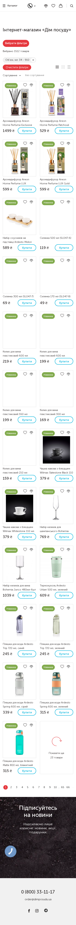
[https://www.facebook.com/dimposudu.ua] (29, 911)
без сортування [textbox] (34, 75)
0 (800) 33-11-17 (38, 892)
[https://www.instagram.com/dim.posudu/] (37, 911)
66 (68, 787)
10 (55, 787)
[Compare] (46, 5)
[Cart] (61, 6)
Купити (27, 130)
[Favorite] (53, 5)
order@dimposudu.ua (38, 899)
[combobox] (36, 75)
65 (62, 787)
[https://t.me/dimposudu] (46, 911)
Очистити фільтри (17, 67)
